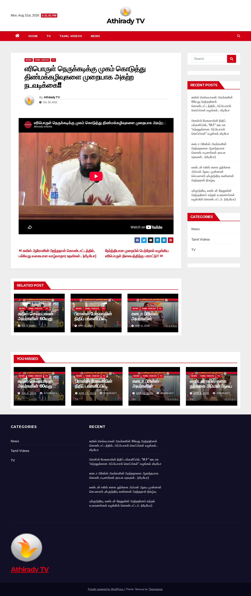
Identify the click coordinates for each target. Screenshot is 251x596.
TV (48, 36)
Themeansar (155, 589)
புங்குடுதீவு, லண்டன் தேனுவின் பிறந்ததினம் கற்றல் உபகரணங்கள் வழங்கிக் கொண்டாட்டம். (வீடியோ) (213, 195)
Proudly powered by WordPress (106, 589)
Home (33, 36)
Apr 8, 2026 (201, 393)
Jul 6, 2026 (28, 393)
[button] (238, 36)
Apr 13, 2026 (87, 393)
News (95, 36)
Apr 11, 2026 (144, 393)
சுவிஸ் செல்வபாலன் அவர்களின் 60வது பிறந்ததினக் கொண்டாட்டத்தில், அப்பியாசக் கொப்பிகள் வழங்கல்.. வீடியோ (123, 446)
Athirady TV (125, 21)
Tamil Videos (70, 36)
